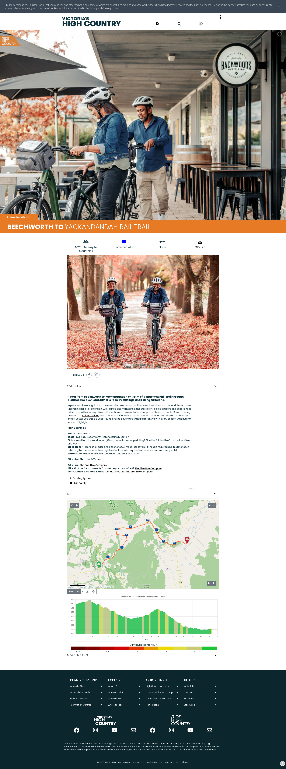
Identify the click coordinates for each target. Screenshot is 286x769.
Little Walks (189, 704)
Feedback (179, 762)
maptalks (72, 586)
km (71, 591)
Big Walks (189, 698)
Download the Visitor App (159, 692)
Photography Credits (166, 762)
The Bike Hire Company (93, 465)
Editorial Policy (128, 762)
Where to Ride (115, 704)
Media (186, 762)
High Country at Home (158, 686)
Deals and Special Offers (159, 698)
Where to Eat (114, 698)
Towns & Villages (79, 698)
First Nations (152, 704)
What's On (113, 686)
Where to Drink (115, 692)
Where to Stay (77, 686)
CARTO (110, 586)
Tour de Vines (112, 471)
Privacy (137, 762)
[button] (143, 386)
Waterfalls (189, 686)
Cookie (106, 8)
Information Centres (80, 704)
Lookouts (189, 692)
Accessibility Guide (80, 692)
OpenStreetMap (86, 586)
